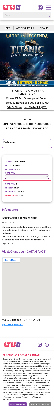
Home (7, 28)
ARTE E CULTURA (25, 28)
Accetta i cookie (17, 404)
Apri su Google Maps (12, 324)
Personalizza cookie (40, 404)
